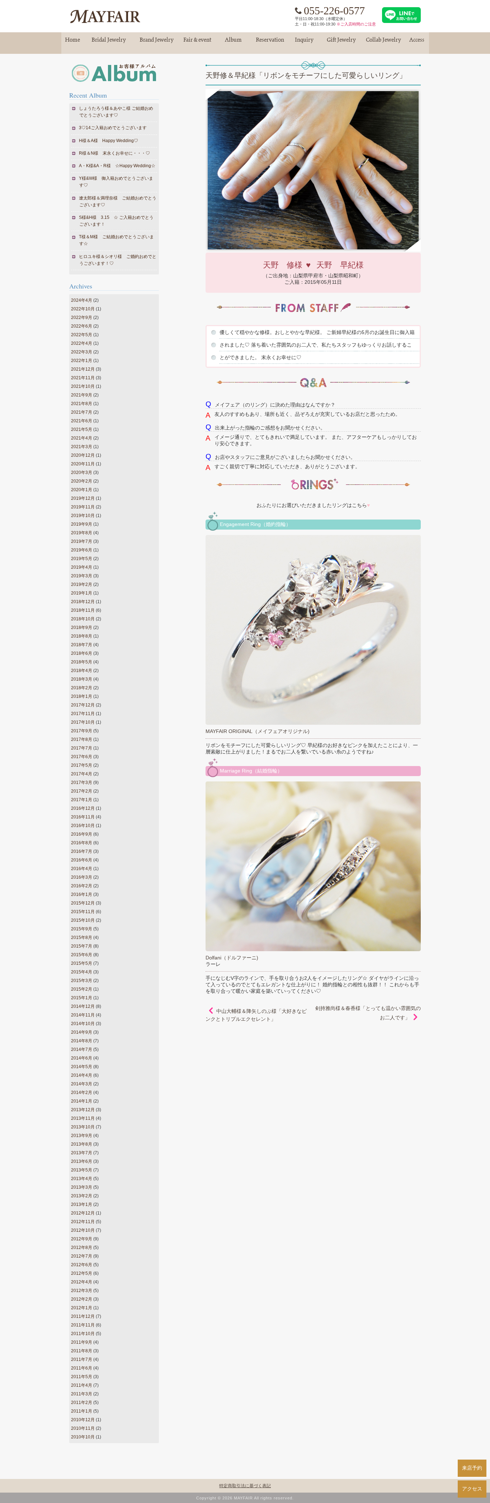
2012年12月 (83, 1213)
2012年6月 (81, 1264)
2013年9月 (81, 1135)
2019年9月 (81, 524)
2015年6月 (81, 954)
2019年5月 (81, 558)
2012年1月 (81, 1307)
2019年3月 (81, 575)
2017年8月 (81, 739)
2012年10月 (83, 1230)
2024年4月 (81, 300)
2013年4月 (81, 1178)
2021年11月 (83, 377)
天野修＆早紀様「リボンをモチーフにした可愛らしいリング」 (306, 75)
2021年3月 (81, 446)
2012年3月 (81, 1290)
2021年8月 (81, 403)
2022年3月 (81, 351)
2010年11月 (83, 1428)
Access (416, 43)
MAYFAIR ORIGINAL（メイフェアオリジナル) (258, 731)
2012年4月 (81, 1281)
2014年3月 (81, 1083)
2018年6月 (81, 653)
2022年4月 (81, 343)
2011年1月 (81, 1411)
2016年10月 (83, 825)
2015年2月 (81, 989)
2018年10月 (83, 618)
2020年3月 (81, 472)
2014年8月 (81, 1040)
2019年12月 (83, 498)
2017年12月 (83, 705)
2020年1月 (81, 489)
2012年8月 (81, 1247)
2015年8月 (81, 937)
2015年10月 (83, 920)
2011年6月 (81, 1368)
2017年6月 (81, 756)
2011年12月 (83, 1316)
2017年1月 (81, 799)
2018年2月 (81, 687)
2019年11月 (83, 506)
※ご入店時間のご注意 (356, 24)
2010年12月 (83, 1419)
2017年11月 (83, 713)
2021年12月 (83, 369)
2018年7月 (81, 644)
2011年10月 (83, 1333)
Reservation (270, 43)
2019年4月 (81, 567)
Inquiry (304, 43)
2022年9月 (81, 317)
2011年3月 (81, 1393)
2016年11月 (83, 816)
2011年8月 (81, 1350)
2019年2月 (81, 584)
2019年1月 (81, 593)
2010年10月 (83, 1436)
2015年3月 (81, 980)
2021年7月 (81, 412)
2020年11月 (83, 463)
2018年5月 (81, 661)
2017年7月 (81, 748)
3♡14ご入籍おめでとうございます (113, 127)
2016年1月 (81, 894)
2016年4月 (81, 868)
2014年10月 (83, 1023)
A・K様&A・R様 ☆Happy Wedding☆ (117, 165)
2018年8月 (81, 636)
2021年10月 (83, 386)
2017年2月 (81, 791)
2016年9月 (81, 834)
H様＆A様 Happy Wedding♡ (108, 140)
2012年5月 (81, 1273)
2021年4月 (81, 438)
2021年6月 (81, 420)
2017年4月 (81, 773)
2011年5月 (81, 1376)
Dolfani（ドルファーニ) (232, 957)
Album (233, 43)
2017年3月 (81, 782)
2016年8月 (81, 842)
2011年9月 (81, 1342)
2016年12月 (83, 808)
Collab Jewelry (383, 43)
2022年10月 (83, 308)
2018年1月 (81, 696)
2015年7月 (81, 946)
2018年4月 (81, 670)
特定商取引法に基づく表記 (245, 1485)
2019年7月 (81, 541)
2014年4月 (81, 1075)
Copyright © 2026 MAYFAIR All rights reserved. (245, 1498)
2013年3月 (81, 1187)
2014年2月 (81, 1092)
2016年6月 (81, 860)
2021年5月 (81, 429)
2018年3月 (81, 679)
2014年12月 (83, 1006)
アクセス (472, 1489)
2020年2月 (81, 481)
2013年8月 (81, 1144)
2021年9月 (81, 395)
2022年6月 (81, 326)
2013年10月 (83, 1126)
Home (72, 43)
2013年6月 (81, 1161)
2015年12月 (83, 903)
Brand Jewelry (156, 43)
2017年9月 (81, 730)
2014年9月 (81, 1032)
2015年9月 (81, 928)
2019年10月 (83, 515)
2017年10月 (83, 722)
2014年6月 (81, 1058)
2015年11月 (83, 911)
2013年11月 (83, 1118)
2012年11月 (83, 1221)
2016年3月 (81, 877)
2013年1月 (81, 1204)
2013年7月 (81, 1152)
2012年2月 (81, 1299)
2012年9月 (81, 1238)
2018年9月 (81, 627)
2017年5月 (81, 765)
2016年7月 (81, 851)
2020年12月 (83, 455)
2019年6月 (81, 550)
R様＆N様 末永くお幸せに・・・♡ (114, 153)
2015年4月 (81, 971)
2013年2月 (81, 1195)
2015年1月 (81, 997)
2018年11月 (83, 610)
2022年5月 (81, 334)
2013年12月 (83, 1109)
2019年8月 (81, 532)
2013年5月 (81, 1170)
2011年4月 (81, 1385)
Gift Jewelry (341, 43)
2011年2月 (81, 1402)
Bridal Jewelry (108, 43)
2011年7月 (81, 1359)
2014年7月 (81, 1049)
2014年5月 (81, 1066)
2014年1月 (81, 1101)
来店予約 (472, 1468)
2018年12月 (83, 601)
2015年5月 (81, 963)
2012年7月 (81, 1256)
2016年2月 (81, 885)
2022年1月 (81, 360)
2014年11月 (83, 1015)
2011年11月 (83, 1325)
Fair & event (197, 43)
